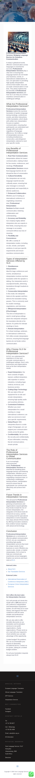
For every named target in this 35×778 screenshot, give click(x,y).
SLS (13, 560)
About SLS (11, 569)
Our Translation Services (16, 571)
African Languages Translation (13, 692)
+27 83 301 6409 (10, 729)
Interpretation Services (11, 699)
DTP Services (9, 696)
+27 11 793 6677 (10, 723)
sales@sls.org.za (14, 733)
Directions (8, 757)
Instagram (8, 711)
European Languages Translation (14, 688)
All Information (9, 737)
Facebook (8, 709)
